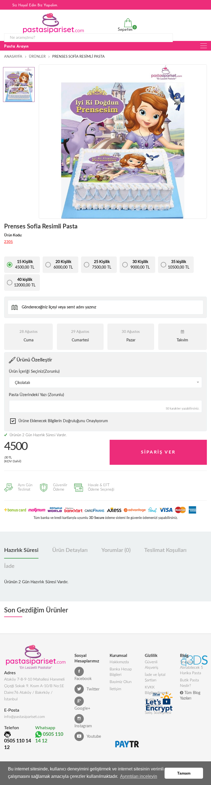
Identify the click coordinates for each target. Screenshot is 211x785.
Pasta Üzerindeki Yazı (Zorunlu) (36, 395)
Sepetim (124, 29)
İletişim (115, 689)
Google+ (82, 708)
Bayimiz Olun (121, 682)
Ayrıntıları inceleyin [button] (138, 776)
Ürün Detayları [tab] (70, 550)
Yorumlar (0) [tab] (116, 550)
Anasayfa (13, 57)
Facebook (83, 679)
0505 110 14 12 (17, 744)
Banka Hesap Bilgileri (121, 672)
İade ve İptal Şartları (155, 677)
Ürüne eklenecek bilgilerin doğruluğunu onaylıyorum (63, 421)
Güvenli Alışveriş (151, 665)
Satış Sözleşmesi (158, 713)
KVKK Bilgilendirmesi (156, 690)
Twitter (93, 689)
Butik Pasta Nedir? (189, 683)
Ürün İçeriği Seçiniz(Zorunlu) (34, 371)
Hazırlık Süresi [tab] (21, 550)
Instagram (83, 726)
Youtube (94, 736)
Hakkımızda (119, 662)
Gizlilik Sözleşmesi (153, 702)
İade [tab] (9, 566)
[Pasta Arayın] (203, 45)
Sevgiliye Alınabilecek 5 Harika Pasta (191, 667)
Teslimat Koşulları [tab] (165, 550)
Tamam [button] (183, 773)
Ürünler (37, 57)
